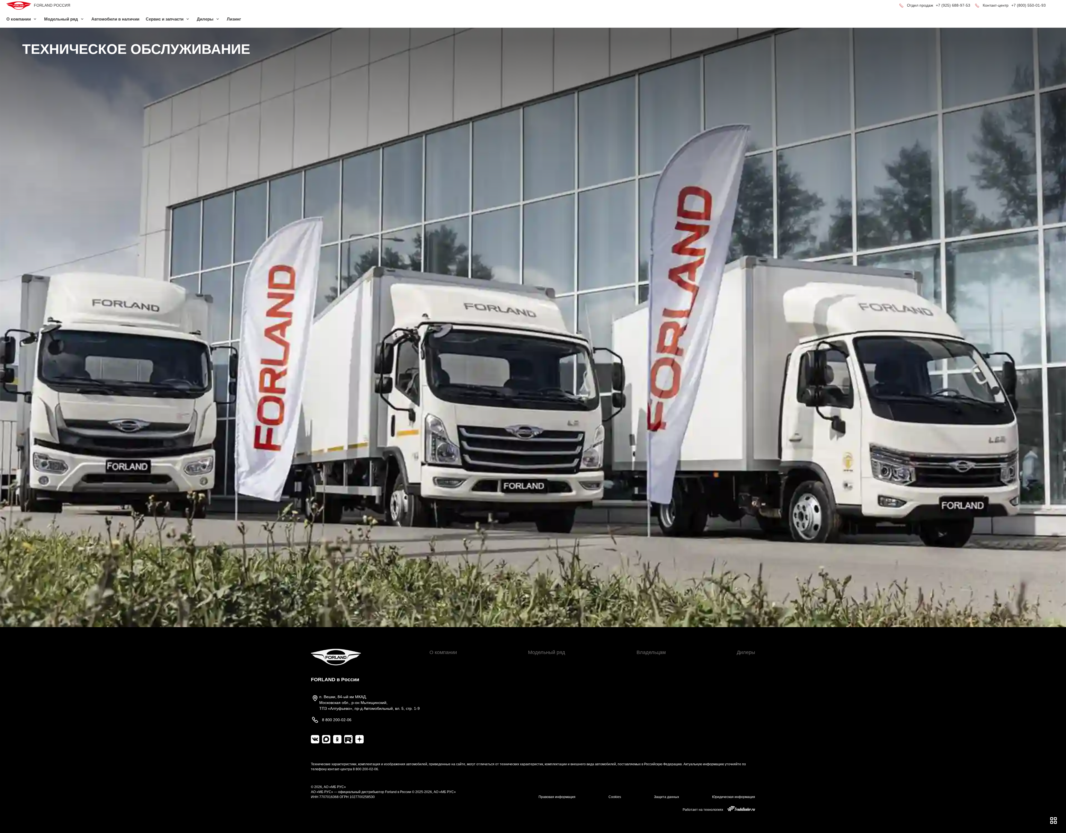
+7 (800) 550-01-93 (1028, 5)
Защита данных (666, 797)
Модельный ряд (546, 652)
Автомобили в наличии (115, 19)
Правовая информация (557, 797)
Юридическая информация (733, 797)
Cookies (615, 797)
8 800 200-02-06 (365, 769)
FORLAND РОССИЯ (52, 5)
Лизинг (234, 19)
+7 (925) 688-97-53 (953, 5)
